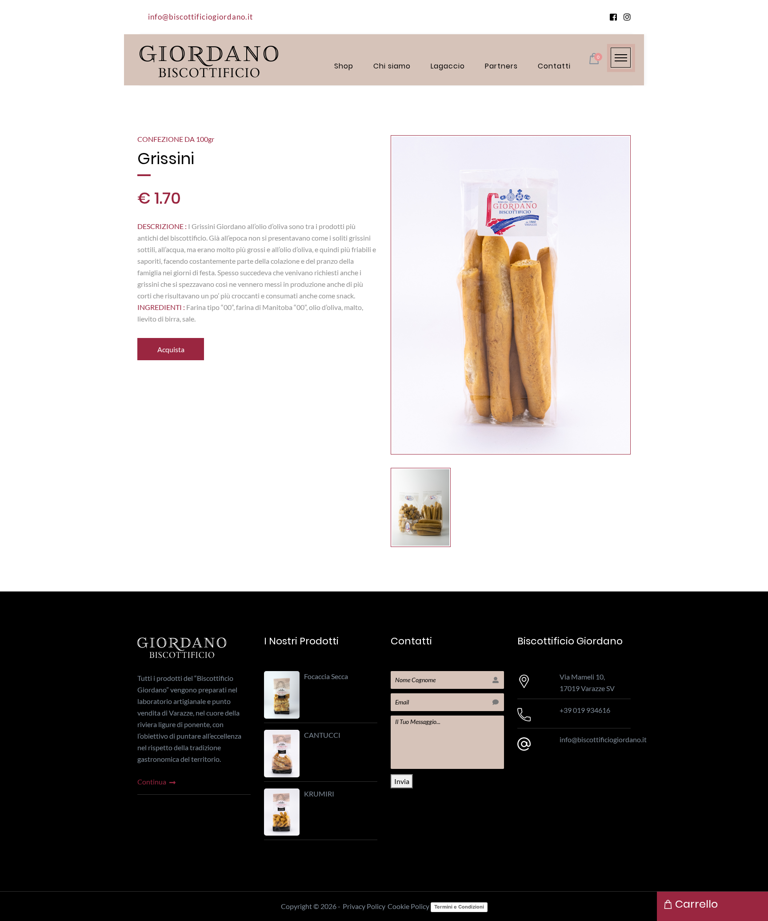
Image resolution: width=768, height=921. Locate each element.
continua (152, 781)
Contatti (554, 66)
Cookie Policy (408, 906)
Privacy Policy (364, 906)
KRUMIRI (319, 793)
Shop (343, 66)
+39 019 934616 (585, 710)
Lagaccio (448, 66)
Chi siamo (392, 66)
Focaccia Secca (326, 676)
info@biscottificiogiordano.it (200, 16)
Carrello (695, 904)
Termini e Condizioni (459, 907)
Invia (401, 781)
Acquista (170, 349)
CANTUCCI (322, 735)
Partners (501, 66)
